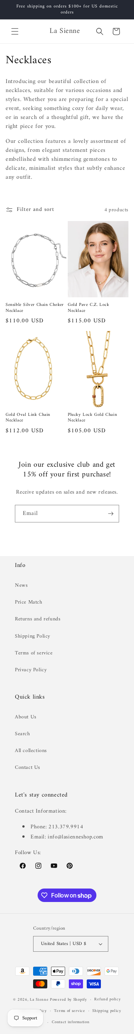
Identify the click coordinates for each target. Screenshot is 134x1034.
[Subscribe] (110, 513)
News (21, 585)
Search (22, 734)
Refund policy (107, 999)
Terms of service (34, 653)
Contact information (70, 1022)
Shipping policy (106, 1011)
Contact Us (27, 767)
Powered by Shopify (68, 999)
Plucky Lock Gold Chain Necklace (92, 418)
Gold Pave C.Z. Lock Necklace (88, 308)
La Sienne (39, 999)
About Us (25, 717)
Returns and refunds (37, 619)
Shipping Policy (32, 636)
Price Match (28, 602)
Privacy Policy (31, 670)
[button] (15, 31)
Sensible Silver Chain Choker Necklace (35, 308)
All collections (31, 750)
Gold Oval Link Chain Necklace (28, 418)
